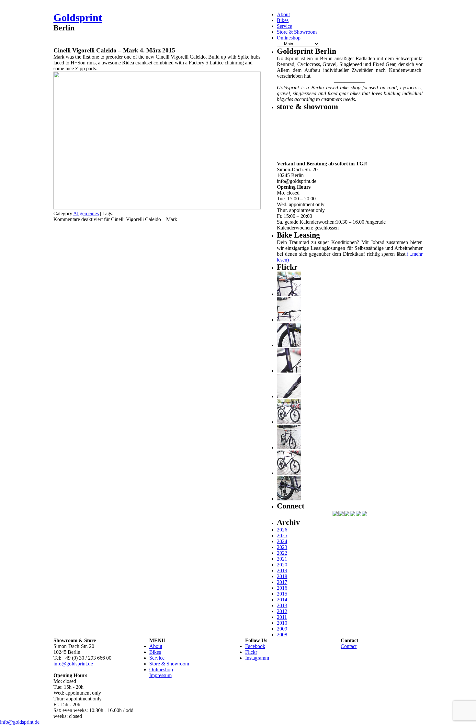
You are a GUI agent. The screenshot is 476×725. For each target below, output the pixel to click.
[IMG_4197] (289, 473)
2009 (282, 628)
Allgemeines (86, 213)
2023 (282, 547)
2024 (282, 541)
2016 (282, 588)
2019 (282, 570)
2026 (282, 529)
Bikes (283, 20)
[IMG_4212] (289, 345)
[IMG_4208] (289, 396)
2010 (282, 623)
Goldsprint (77, 17)
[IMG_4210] (289, 371)
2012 (282, 611)
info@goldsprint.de (73, 663)
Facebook (255, 646)
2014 (282, 599)
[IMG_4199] (289, 422)
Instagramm (257, 658)
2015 (282, 594)
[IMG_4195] (289, 498)
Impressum (160, 675)
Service (284, 26)
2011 (282, 617)
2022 (282, 553)
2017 (282, 582)
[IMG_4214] (289, 319)
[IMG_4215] (289, 294)
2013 (282, 605)
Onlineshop (288, 37)
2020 (282, 564)
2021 (282, 559)
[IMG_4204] (289, 447)
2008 (282, 634)
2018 (282, 576)
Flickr (251, 652)
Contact (349, 646)
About (283, 14)
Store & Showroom (297, 32)
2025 (282, 535)
